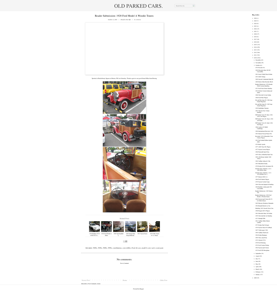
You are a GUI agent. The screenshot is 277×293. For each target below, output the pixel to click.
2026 (255, 18)
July (257, 259)
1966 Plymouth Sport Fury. (262, 152)
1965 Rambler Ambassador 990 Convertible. (263, 187)
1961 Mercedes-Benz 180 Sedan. (263, 213)
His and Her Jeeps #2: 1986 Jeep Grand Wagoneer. (263, 100)
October (258, 65)
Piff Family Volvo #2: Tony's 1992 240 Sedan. (264, 119)
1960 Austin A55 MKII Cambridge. (261, 127)
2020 (255, 34)
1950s (110, 248)
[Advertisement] (124, 271)
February (258, 272)
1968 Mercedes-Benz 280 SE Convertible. (262, 70)
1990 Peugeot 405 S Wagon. (262, 211)
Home (125, 280)
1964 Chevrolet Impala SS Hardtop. (264, 184)
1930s (100, 248)
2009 (255, 278)
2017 (255, 39)
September (258, 253)
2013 (255, 50)
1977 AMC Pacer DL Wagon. (263, 147)
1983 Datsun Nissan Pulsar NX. (263, 133)
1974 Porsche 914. (260, 67)
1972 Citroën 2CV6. (260, 240)
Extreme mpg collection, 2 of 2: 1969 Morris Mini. (263, 169)
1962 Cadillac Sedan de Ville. (263, 161)
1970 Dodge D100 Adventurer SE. (264, 166)
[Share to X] (124, 241)
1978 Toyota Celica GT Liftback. (263, 227)
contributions (117, 248)
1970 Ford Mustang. (260, 243)
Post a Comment (124, 263)
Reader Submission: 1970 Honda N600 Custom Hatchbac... (263, 85)
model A (144, 248)
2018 (255, 36)
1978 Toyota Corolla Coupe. (262, 182)
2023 (255, 26)
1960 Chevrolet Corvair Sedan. (263, 95)
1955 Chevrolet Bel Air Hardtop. (263, 216)
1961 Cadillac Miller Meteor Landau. (262, 221)
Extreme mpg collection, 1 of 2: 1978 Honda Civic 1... (263, 173)
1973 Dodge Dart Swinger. (262, 225)
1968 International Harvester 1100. (264, 131)
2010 (255, 58)
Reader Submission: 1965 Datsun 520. (264, 191)
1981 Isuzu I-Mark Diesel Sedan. (263, 74)
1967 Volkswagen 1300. (261, 230)
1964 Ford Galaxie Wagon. (262, 179)
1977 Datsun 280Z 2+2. (261, 177)
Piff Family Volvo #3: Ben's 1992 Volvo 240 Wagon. (264, 115)
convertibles (126, 248)
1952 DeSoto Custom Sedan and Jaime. (263, 91)
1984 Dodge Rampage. (261, 235)
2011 (255, 55)
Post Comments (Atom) (94, 283)
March (257, 269)
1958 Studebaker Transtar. (262, 108)
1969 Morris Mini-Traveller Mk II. (264, 82)
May (257, 264)
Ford (133, 248)
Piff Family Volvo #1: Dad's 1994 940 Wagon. (264, 123)
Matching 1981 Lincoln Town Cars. (264, 208)
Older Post (163, 280)
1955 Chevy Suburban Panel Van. (264, 154)
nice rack (151, 248)
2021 (255, 31)
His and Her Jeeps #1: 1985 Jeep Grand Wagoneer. (263, 104)
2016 (255, 42)
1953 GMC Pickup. (260, 77)
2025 (255, 21)
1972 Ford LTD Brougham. (262, 250)
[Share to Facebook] (126, 241)
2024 (255, 23)
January (258, 274)
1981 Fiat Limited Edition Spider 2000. (263, 141)
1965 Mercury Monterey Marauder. (264, 203)
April (257, 266)
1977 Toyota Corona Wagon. (262, 149)
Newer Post (86, 280)
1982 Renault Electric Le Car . (263, 206)
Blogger (142, 289)
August (258, 256)
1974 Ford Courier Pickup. (262, 245)
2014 (255, 47)
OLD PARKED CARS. (138, 5)
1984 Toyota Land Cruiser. (262, 248)
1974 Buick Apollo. (260, 144)
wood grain (159, 248)
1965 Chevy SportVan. (261, 237)
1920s (95, 248)
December (258, 60)
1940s (105, 248)
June (257, 261)
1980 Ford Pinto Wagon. (261, 97)
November (258, 63)
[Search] (193, 6)
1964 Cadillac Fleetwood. (261, 232)
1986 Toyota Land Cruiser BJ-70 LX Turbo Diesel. (263, 199)
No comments (137, 19)
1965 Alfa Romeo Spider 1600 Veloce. (263, 157)
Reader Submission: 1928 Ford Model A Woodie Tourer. (263, 195)
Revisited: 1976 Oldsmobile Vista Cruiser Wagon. (264, 137)
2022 (255, 29)
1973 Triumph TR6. (260, 218)
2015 (255, 44)
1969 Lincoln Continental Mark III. (264, 79)
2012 (255, 52)
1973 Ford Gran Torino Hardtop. (263, 88)
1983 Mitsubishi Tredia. (261, 163)
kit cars (138, 248)
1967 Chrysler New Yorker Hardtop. (262, 111)
